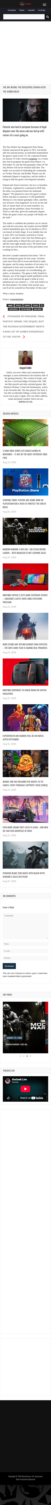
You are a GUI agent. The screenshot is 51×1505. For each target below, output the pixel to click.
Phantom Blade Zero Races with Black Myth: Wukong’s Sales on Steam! (24, 874)
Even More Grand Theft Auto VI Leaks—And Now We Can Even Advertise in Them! (25, 829)
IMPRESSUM (25, 402)
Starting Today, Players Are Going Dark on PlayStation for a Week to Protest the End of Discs (24, 503)
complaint (32, 159)
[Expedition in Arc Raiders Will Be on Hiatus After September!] (25, 717)
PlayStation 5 (13, 309)
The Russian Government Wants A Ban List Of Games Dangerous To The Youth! (23, 331)
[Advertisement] (25, 49)
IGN (39, 188)
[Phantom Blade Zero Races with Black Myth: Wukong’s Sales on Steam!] (25, 855)
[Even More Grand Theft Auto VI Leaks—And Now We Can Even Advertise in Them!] (25, 809)
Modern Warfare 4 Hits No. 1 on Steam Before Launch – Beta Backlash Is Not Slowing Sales (24, 551)
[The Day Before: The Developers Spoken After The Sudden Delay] (25, 110)
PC (42, 305)
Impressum (39, 1476)
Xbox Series (37, 309)
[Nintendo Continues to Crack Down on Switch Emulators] (25, 672)
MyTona (35, 305)
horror (27, 305)
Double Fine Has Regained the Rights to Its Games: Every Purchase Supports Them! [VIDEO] (25, 783)
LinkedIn (31, 10)
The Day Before (26, 309)
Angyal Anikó (25, 368)
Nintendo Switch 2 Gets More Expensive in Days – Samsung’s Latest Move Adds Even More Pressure (25, 598)
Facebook (12, 10)
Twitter (22, 10)
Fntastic (18, 305)
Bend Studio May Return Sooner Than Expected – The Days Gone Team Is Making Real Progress (25, 646)
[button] (20, 1056)
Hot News (7, 994)
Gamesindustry (17, 299)
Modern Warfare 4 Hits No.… (17, 1044)
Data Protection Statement (25, 1479)
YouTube (41, 10)
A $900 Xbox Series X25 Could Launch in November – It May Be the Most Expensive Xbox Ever (25, 454)
